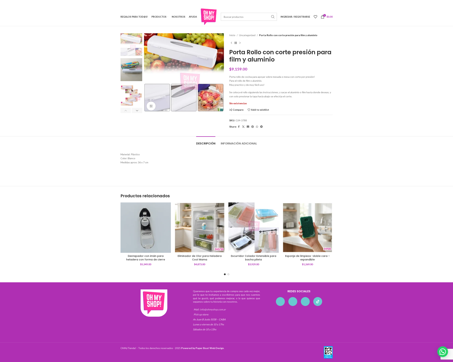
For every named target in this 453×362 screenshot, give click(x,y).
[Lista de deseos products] (315, 16)
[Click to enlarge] (151, 106)
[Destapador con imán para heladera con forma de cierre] (146, 227)
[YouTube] (305, 301)
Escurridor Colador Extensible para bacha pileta (253, 257)
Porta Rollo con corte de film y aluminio (142, 172)
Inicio (232, 35)
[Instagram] (292, 301)
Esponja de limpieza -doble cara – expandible (307, 257)
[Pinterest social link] (252, 126)
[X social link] (243, 126)
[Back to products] (236, 43)
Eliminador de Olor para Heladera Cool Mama (200, 257)
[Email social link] (248, 126)
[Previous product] (231, 43)
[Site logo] (208, 16)
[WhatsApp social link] (257, 126)
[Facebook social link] (239, 126)
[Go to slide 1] (225, 274)
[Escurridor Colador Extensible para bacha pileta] (253, 227)
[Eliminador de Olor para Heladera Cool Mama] (199, 227)
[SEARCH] (273, 17)
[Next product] (240, 43)
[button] (126, 110)
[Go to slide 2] (228, 274)
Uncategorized (247, 35)
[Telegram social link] (261, 126)
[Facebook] (280, 301)
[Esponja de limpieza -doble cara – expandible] (307, 227)
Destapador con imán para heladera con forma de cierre (145, 257)
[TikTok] (317, 301)
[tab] (205, 141)
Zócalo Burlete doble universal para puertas (214, 172)
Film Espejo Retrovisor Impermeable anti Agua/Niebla (289, 172)
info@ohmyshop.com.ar (213, 309)
